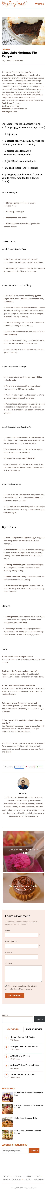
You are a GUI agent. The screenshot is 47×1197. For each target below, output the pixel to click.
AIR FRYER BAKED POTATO (22, 1074)
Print (40, 767)
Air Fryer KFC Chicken (20, 1056)
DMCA (27, 1180)
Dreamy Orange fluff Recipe (22, 1037)
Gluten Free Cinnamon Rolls (25, 1118)
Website (8, 952)
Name (7, 931)
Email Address (11, 942)
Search (5, 1015)
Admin (23, 793)
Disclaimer (39, 1180)
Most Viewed (13, 1029)
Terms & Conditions (12, 1180)
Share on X (9, 767)
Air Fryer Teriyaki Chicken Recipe (24, 1065)
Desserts (6, 49)
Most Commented (34, 1029)
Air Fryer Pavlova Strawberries (24, 1046)
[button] (39, 4)
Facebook (20, 767)
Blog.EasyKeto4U (14, 4)
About (7, 1176)
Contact (18, 1176)
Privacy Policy (33, 1176)
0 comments (18, 61)
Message (8, 963)
